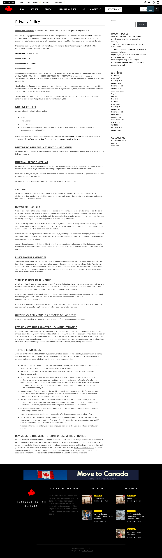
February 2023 (116, 107)
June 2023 (114, 96)
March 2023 (115, 104)
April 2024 (115, 76)
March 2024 (115, 78)
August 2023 (115, 94)
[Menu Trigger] (150, 9)
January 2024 (116, 83)
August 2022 (115, 122)
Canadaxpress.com (22, 58)
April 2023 (114, 102)
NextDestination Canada (71, 137)
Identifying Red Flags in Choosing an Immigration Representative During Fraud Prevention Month (127, 62)
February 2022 (116, 128)
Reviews (47, 2)
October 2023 (116, 89)
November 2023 (117, 86)
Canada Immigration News (70, 139)
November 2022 (117, 115)
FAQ (83, 9)
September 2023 (117, 91)
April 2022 (114, 125)
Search (113, 21)
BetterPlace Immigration (34, 139)
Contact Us (95, 9)
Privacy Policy (113, 9)
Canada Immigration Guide (29, 2)
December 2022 (117, 112)
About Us (35, 9)
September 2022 (117, 120)
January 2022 (116, 130)
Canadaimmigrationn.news (25, 63)
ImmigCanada (99, 499)
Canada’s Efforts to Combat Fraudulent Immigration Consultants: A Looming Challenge (126, 39)
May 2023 (114, 99)
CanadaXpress (50, 139)
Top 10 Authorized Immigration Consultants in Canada (103, 516)
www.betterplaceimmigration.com (76, 31)
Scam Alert (60, 2)
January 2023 (116, 109)
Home (22, 9)
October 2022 (116, 117)
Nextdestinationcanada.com (26, 54)
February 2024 (116, 81)
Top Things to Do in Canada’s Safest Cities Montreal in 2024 (135, 516)
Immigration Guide (67, 9)
